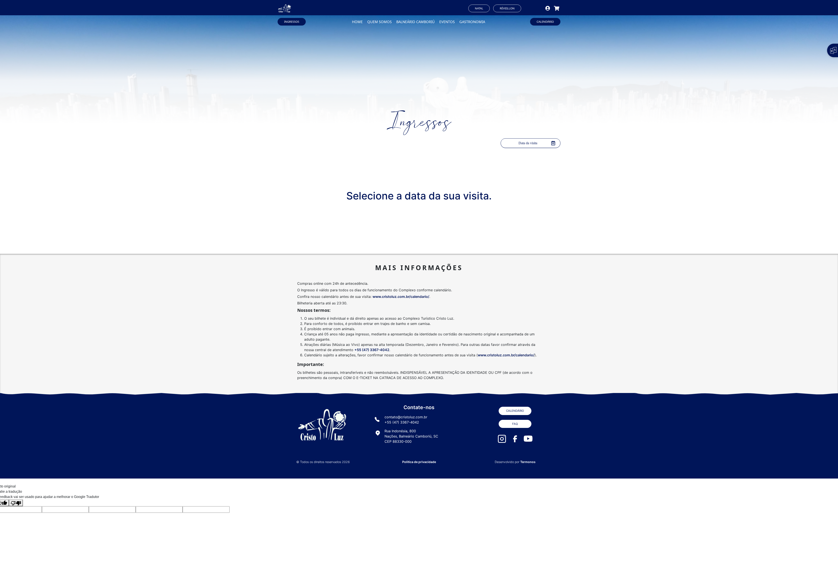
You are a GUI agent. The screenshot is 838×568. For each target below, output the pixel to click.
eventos (447, 21)
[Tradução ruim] (16, 502)
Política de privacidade (419, 462)
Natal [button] (479, 8)
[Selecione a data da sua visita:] (530, 143)
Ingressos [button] (291, 22)
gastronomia (472, 21)
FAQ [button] (515, 424)
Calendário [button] (545, 22)
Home (357, 21)
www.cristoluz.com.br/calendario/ (401, 296)
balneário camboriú (415, 21)
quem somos (379, 21)
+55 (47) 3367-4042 (371, 350)
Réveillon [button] (507, 8)
